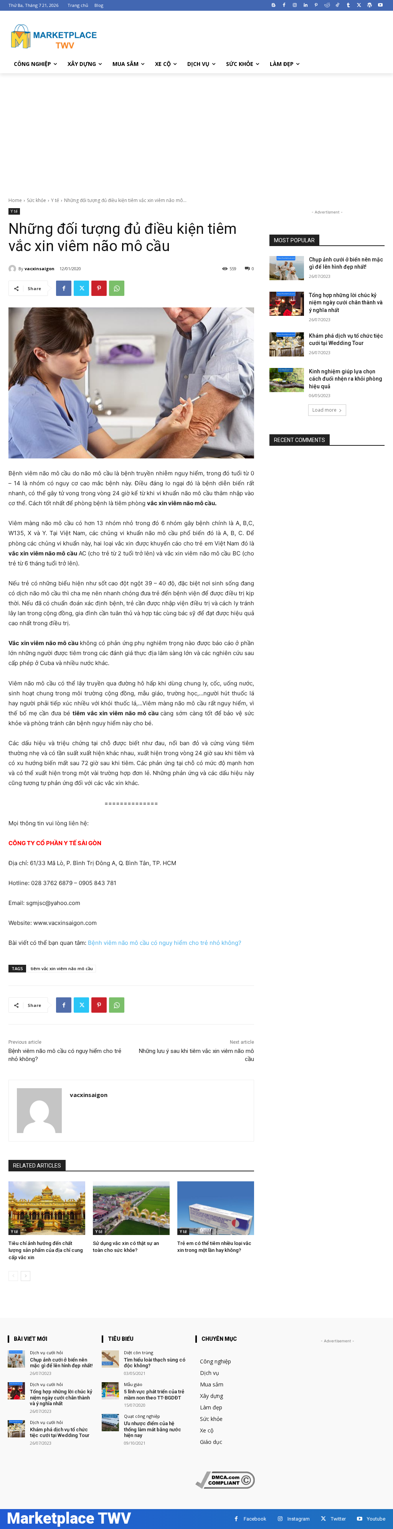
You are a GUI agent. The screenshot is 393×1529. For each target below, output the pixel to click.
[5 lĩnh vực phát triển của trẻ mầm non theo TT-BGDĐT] (110, 1390)
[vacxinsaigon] (13, 269)
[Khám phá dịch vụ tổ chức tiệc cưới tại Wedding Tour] (286, 344)
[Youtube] (380, 5)
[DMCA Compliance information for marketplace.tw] (225, 1486)
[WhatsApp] (116, 288)
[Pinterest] (316, 5)
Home (15, 200)
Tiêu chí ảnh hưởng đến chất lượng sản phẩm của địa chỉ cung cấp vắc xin (45, 1250)
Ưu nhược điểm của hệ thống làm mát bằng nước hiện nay (152, 1429)
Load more (324, 410)
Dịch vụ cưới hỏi (46, 1352)
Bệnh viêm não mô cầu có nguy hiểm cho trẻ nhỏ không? (164, 942)
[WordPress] (369, 5)
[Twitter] (359, 5)
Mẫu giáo (133, 1384)
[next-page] (25, 1276)
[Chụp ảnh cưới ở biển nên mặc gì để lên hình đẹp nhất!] (286, 268)
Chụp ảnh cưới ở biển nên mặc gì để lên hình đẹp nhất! (61, 1363)
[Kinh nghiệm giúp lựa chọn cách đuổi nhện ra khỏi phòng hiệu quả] (286, 380)
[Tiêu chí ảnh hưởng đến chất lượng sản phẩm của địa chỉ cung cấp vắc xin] (46, 1208)
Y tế (55, 200)
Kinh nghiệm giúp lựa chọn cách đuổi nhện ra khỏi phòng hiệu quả (345, 378)
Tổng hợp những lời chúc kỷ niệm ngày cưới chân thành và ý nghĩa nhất (346, 302)
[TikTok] (337, 5)
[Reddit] (326, 5)
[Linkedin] (305, 5)
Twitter (338, 1519)
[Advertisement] (196, 130)
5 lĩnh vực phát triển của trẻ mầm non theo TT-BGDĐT (154, 1395)
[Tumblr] (348, 5)
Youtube (376, 1519)
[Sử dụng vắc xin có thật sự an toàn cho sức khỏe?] (131, 1208)
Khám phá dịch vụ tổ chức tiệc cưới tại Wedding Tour (59, 1433)
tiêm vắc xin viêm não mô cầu (62, 968)
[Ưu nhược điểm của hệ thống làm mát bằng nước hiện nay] (110, 1422)
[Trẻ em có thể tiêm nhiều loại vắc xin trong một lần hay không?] (215, 1208)
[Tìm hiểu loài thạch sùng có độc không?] (110, 1359)
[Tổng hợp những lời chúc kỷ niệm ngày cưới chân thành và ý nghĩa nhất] (286, 304)
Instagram (298, 1519)
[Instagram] (295, 5)
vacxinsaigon (39, 268)
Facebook (255, 1519)
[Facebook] (284, 5)
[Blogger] (273, 5)
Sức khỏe (36, 200)
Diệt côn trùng (138, 1352)
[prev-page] (13, 1276)
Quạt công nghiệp (142, 1416)
